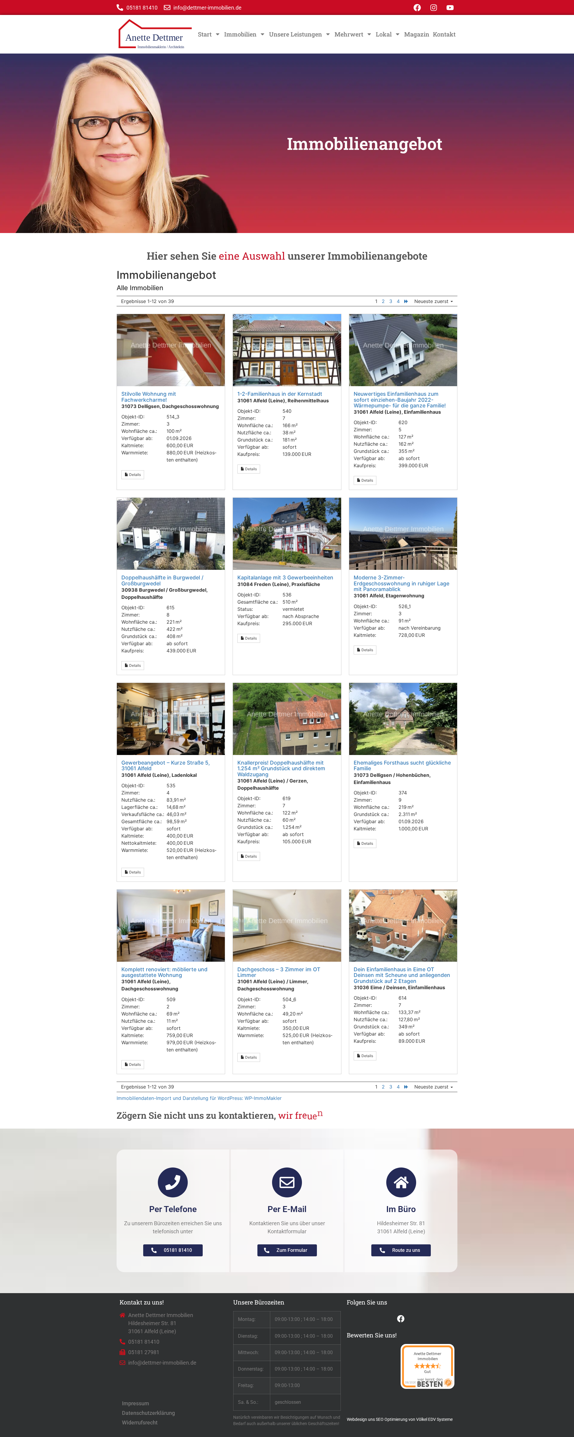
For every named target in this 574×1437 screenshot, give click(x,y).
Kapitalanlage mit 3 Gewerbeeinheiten (285, 577)
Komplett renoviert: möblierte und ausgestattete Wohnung (164, 972)
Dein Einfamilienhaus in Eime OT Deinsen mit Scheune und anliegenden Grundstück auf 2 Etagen (402, 975)
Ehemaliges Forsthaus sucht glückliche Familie (402, 765)
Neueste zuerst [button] (432, 301)
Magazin (416, 34)
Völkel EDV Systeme (434, 1419)
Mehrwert (349, 34)
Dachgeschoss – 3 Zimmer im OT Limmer (278, 972)
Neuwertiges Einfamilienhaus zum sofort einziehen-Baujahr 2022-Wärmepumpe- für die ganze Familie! (400, 400)
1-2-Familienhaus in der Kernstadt (279, 394)
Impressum (135, 1403)
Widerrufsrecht (140, 1422)
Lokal (384, 34)
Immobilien (240, 34)
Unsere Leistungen (295, 34)
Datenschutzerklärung (148, 1413)
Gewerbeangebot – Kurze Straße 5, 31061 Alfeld (165, 765)
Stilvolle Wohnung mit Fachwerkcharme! (148, 397)
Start (205, 34)
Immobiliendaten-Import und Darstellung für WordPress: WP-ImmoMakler (199, 1098)
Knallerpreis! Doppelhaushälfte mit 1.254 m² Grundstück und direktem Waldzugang (281, 768)
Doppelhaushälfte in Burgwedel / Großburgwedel (162, 580)
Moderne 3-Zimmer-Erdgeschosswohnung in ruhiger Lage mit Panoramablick (401, 583)
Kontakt (444, 34)
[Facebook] (417, 7)
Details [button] (134, 474)
